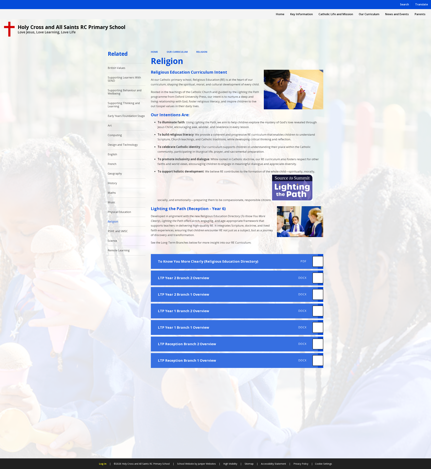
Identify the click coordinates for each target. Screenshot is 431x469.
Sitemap (249, 463)
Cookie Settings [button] (323, 463)
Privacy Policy (300, 463)
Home (154, 51)
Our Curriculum (177, 51)
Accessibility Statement (273, 463)
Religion (201, 51)
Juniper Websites (206, 463)
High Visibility (230, 463)
